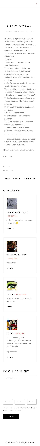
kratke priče (16, 150)
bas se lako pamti (18, 212)
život (32, 150)
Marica (6, 166)
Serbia (9, 31)
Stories (31, 31)
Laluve (11, 295)
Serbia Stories (20, 31)
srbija (28, 150)
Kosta (10, 333)
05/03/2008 (8, 171)
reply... (10, 228)
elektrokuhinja (16, 255)
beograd (8, 150)
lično (23, 150)
